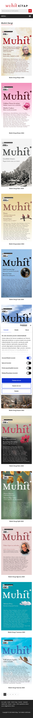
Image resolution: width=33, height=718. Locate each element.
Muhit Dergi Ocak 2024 (16, 299)
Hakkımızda (4, 704)
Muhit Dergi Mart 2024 (16, 188)
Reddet (16, 391)
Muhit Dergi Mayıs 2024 (16, 77)
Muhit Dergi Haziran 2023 (16, 688)
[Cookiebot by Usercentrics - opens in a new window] (20, 325)
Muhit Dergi (14, 702)
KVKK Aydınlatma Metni (22, 704)
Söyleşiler (25, 702)
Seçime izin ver (16, 385)
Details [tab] (17, 330)
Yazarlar (20, 702)
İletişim (10, 704)
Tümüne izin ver (16, 380)
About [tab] (27, 330)
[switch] (29, 363)
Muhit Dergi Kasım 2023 (16, 410)
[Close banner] (30, 325)
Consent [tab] (6, 330)
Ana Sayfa (4, 702)
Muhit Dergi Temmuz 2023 (16, 632)
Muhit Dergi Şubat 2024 (16, 244)
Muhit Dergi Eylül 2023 (16, 521)
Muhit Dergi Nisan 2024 (16, 133)
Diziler (8, 702)
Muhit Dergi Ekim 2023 (16, 466)
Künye (14, 704)
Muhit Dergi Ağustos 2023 (16, 577)
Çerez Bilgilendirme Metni (8, 706)
